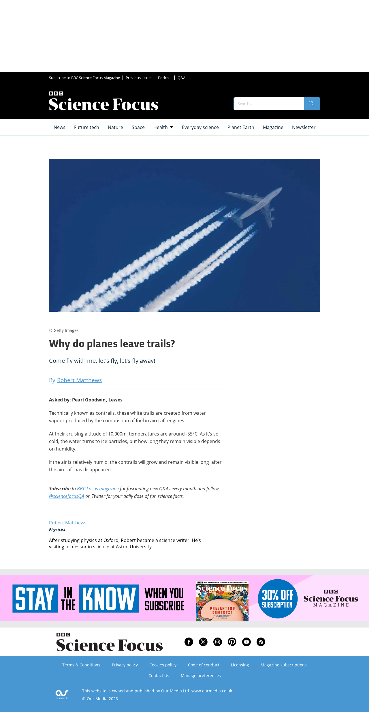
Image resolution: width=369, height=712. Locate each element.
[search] (312, 103)
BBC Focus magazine (98, 488)
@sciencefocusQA (66, 496)
